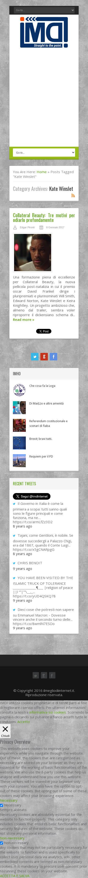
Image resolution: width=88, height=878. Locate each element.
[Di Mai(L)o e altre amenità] (19, 407)
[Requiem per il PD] (19, 460)
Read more (23, 319)
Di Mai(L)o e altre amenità (46, 403)
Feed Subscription (73, 195)
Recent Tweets (24, 483)
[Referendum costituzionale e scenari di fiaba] (19, 425)
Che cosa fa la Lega (42, 386)
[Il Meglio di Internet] (44, 43)
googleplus (44, 356)
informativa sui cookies (47, 712)
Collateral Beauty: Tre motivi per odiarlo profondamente (44, 217)
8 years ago (22, 526)
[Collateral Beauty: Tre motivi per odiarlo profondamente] (44, 254)
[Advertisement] (44, 97)
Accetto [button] (23, 721)
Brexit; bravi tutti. (40, 439)
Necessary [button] (8, 800)
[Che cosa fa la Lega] (19, 390)
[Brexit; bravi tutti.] (19, 443)
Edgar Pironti (27, 227)
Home (42, 171)
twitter (34, 356)
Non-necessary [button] (12, 838)
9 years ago (22, 568)
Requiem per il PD (41, 456)
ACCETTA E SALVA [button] (14, 875)
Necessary (12, 805)
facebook (53, 356)
